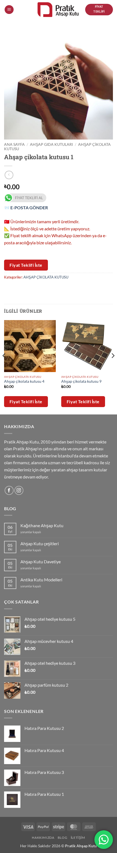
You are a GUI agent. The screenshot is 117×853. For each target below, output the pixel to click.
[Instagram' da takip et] (18, 490)
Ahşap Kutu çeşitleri (39, 543)
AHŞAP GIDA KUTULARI (51, 144)
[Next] (112, 367)
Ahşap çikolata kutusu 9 (81, 381)
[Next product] (9, 175)
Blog (62, 837)
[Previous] (4, 367)
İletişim (78, 837)
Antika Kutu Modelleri (41, 579)
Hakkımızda (43, 837)
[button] (9, 9)
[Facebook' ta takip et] (9, 490)
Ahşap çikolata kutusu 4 (24, 381)
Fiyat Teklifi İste (26, 265)
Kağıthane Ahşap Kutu (41, 525)
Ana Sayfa (14, 144)
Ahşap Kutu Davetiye (40, 561)
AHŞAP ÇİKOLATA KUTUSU (45, 277)
